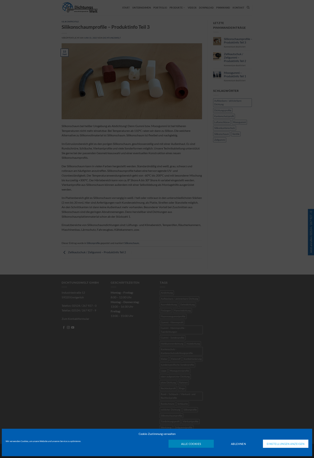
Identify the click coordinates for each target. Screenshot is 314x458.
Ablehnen (238, 443)
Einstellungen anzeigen (286, 443)
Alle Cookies (191, 443)
